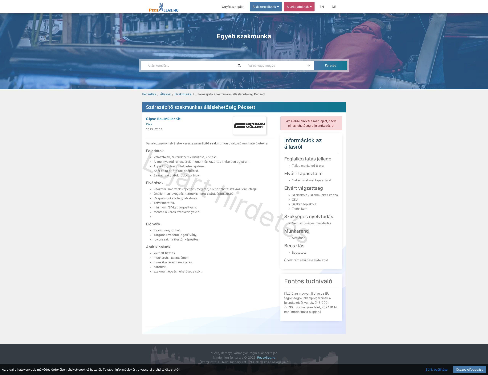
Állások (165, 94)
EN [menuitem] (322, 7)
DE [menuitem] (334, 7)
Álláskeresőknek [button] (265, 7)
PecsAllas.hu (266, 357)
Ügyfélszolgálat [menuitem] (233, 7)
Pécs (149, 124)
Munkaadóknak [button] (298, 7)
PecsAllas (149, 94)
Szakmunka (183, 94)
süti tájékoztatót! (168, 369)
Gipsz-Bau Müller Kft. (163, 119)
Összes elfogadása (469, 369)
